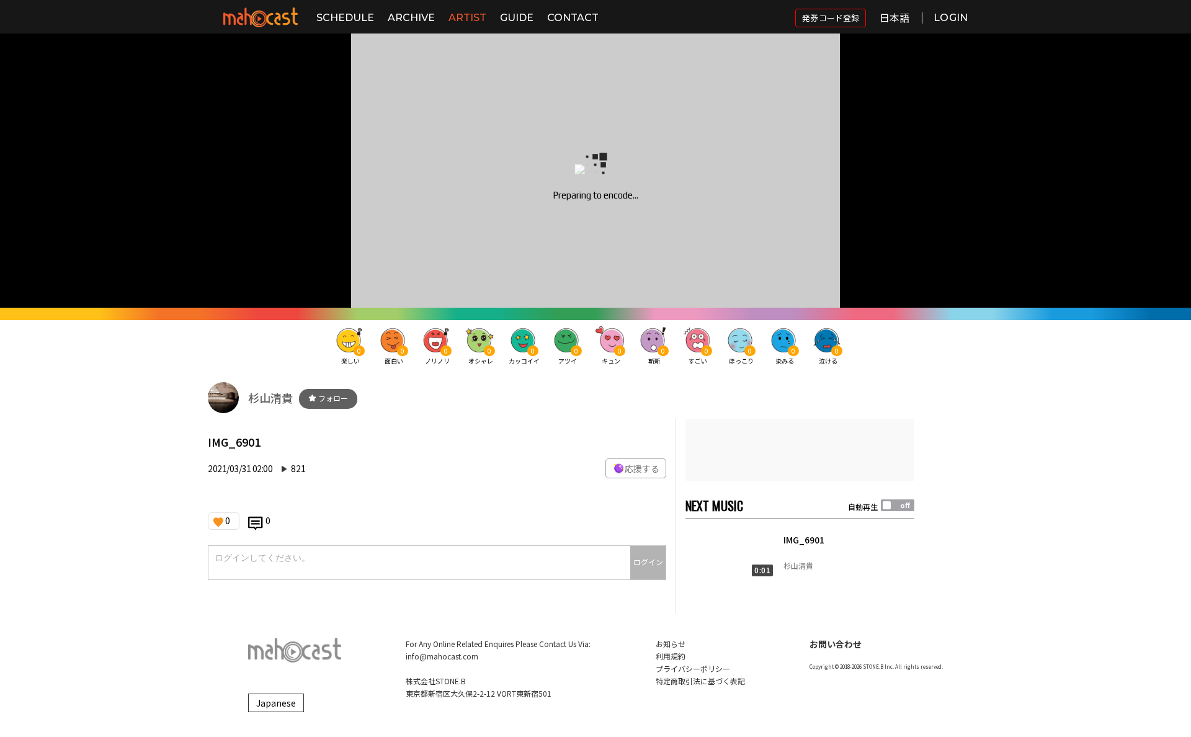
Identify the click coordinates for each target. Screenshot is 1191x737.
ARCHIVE (411, 18)
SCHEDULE (345, 18)
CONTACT (573, 18)
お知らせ (670, 643)
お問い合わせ (836, 644)
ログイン (648, 561)
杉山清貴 (270, 398)
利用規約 (670, 656)
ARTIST (467, 18)
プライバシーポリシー (693, 668)
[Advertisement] (799, 450)
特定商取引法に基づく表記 (700, 681)
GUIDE (516, 18)
